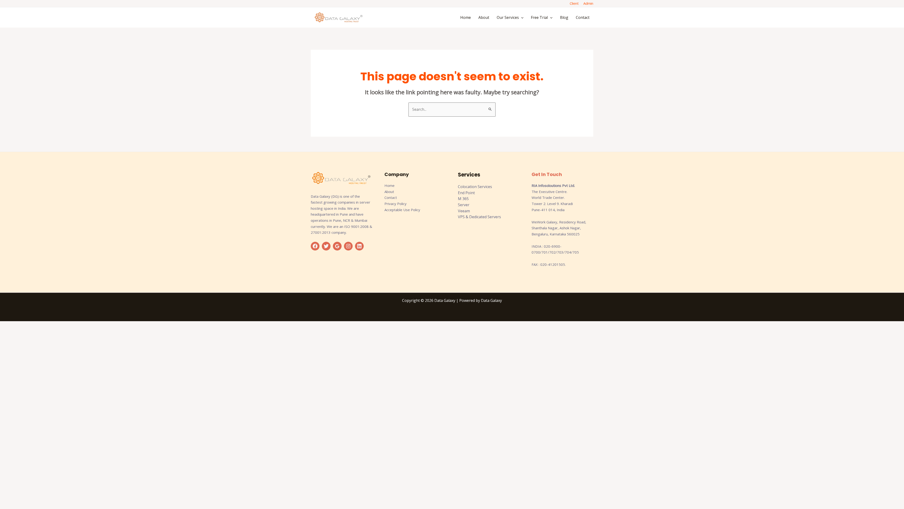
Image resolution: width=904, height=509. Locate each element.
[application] (521, 17)
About (483, 17)
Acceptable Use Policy (402, 209)
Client (574, 3)
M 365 (463, 198)
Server (463, 204)
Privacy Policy (395, 203)
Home (465, 17)
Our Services (508, 17)
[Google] (337, 246)
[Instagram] (348, 246)
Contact (582, 17)
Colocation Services (475, 186)
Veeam (464, 210)
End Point (466, 192)
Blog (564, 17)
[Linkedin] (359, 246)
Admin (588, 3)
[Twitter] (326, 246)
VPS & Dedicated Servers (479, 216)
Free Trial (539, 17)
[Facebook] (315, 246)
